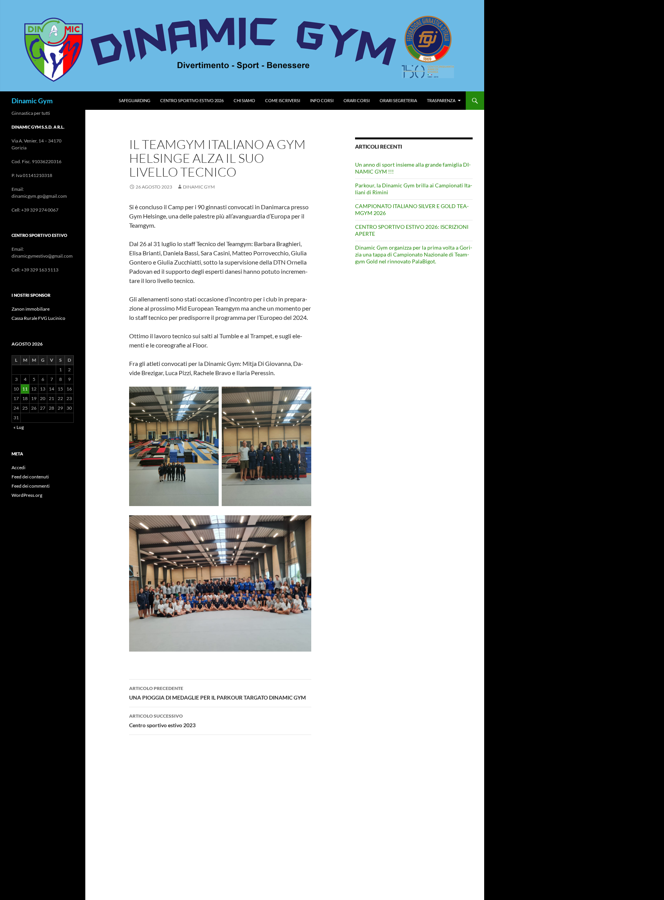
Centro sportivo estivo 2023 (162, 720)
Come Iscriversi (282, 100)
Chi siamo (244, 100)
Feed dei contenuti (30, 477)
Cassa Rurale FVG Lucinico (38, 318)
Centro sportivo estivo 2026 (192, 100)
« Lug (18, 427)
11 (25, 389)
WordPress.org (27, 495)
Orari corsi (357, 100)
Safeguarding (134, 100)
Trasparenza (441, 100)
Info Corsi (322, 100)
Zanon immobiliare (31, 309)
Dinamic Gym (32, 100)
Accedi (18, 467)
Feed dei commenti (31, 486)
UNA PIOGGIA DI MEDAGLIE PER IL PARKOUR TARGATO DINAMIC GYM (217, 693)
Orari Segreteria (398, 100)
